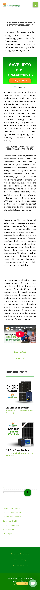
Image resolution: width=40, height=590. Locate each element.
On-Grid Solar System (17, 407)
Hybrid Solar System (11, 508)
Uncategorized (9, 534)
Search (4, 488)
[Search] (27, 492)
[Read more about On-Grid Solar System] (20, 390)
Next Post (20, 359)
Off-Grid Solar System (18, 450)
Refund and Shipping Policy (20, 566)
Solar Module (8, 529)
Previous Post (20, 352)
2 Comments (10, 411)
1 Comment (10, 453)
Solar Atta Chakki (10, 521)
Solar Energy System (12, 525)
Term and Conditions (20, 554)
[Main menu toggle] (35, 4)
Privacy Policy (20, 560)
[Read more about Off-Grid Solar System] (20, 433)
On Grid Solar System (12, 517)
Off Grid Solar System (12, 512)
